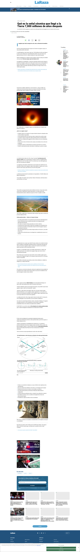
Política (64, 77)
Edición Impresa (56, 541)
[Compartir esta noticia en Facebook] (29, 40)
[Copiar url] (39, 40)
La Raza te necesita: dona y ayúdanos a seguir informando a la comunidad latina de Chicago (66, 89)
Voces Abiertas (36, 6)
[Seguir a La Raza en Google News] (43, 533)
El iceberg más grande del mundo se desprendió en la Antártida (32, 518)
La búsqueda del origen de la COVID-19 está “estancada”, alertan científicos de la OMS (31, 503)
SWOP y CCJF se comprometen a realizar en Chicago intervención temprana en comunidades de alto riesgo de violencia (66, 55)
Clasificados (61, 6)
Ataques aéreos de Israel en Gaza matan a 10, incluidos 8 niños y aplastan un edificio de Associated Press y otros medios (47, 519)
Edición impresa (54, 6)
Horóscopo (55, 539)
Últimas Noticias (27, 539)
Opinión (26, 541)
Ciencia (25, 473)
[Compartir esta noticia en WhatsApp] (26, 40)
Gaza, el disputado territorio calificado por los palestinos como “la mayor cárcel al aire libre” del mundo (62, 504)
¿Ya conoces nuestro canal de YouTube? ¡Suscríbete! (27, 429)
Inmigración (12, 541)
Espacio (30, 473)
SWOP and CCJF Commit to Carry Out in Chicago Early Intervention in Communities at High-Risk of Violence (66, 72)
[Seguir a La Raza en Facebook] (38, 533)
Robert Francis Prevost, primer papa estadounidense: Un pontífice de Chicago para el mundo (16, 504)
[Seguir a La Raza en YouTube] (41, 533)
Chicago (25, 6)
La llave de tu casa (43, 6)
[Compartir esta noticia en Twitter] (32, 40)
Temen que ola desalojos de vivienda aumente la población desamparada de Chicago (66, 64)
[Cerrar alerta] (69, 9)
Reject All (61, 547)
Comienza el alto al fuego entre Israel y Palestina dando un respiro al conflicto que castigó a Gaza (17, 519)
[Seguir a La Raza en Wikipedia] (45, 533)
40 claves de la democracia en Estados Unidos (65, 79)
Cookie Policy (39, 545)
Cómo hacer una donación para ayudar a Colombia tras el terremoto (31, 9)
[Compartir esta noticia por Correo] (36, 40)
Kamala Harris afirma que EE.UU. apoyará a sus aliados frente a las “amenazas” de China (47, 503)
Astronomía (20, 473)
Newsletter (40, 539)
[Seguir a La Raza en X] (40, 533)
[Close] (79, 547)
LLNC (49, 6)
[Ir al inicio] (14, 533)
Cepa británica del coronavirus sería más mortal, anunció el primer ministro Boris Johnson (62, 519)
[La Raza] (41, 2)
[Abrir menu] (11, 2)
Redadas (29, 6)
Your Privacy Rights (61, 545)
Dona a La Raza (19, 6)
